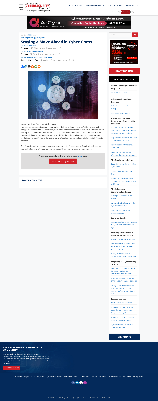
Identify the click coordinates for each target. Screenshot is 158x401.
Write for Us (127, 377)
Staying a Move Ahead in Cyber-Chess (122, 172)
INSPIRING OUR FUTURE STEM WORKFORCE (122, 146)
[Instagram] (85, 382)
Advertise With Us (114, 377)
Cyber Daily (111, 6)
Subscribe (125, 12)
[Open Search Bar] (137, 5)
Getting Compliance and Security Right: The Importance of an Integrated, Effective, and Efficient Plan (123, 290)
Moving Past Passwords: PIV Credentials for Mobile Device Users (123, 255)
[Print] (39, 66)
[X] (29, 66)
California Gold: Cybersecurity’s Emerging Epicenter (121, 211)
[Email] (35, 66)
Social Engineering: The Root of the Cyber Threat (123, 165)
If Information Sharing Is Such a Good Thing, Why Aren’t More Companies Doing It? (122, 310)
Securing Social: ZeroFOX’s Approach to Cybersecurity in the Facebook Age (124, 225)
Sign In (133, 12)
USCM (71, 6)
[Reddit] (32, 66)
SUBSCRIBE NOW (12, 368)
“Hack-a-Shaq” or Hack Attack (121, 303)
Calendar (120, 6)
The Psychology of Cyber (33, 37)
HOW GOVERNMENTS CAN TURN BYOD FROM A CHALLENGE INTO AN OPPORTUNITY (123, 246)
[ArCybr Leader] (79, 28)
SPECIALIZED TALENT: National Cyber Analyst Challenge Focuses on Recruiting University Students (123, 130)
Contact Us (68, 377)
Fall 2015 (29, 35)
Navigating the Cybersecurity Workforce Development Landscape (123, 153)
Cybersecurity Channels (93, 6)
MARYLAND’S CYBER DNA (120, 113)
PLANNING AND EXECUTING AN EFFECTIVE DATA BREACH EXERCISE (124, 279)
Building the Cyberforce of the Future (121, 197)
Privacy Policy (138, 377)
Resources (130, 6)
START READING (124, 70)
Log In (26, 377)
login (80, 156)
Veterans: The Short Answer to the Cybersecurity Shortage (123, 204)
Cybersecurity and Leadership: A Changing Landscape (122, 326)
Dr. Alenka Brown (28, 45)
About (76, 377)
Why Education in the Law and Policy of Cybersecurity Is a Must (124, 139)
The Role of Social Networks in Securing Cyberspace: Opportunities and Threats (123, 181)
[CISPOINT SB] (124, 63)
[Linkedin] (25, 66)
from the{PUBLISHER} (119, 92)
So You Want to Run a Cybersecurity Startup (123, 107)
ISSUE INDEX (124, 337)
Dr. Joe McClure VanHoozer (32, 51)
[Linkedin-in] (77, 382)
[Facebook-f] (73, 382)
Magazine (78, 6)
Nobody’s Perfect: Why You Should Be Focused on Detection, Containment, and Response (123, 271)
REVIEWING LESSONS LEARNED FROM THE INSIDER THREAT (122, 318)
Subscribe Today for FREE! (63, 161)
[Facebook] (22, 66)
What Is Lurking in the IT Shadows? (123, 239)
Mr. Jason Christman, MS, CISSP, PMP (36, 57)
